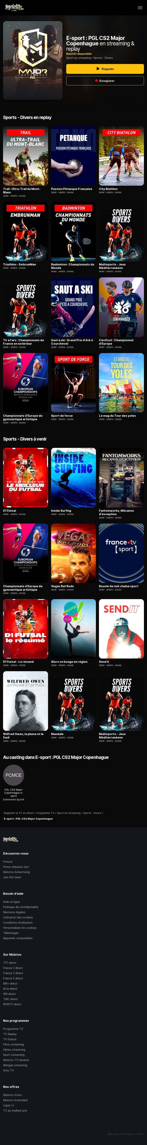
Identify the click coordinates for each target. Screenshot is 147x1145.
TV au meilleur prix (15, 1110)
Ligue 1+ (8, 1105)
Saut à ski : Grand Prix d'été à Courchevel (72, 341)
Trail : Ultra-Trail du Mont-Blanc (21, 190)
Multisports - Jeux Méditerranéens (112, 266)
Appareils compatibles (18, 938)
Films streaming (13, 1044)
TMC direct (10, 999)
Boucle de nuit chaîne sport (118, 586)
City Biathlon (108, 189)
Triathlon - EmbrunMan (19, 264)
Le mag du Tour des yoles (117, 415)
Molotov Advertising (16, 872)
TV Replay (10, 1034)
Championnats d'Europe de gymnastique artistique (22, 417)
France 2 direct (13, 968)
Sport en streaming (78, 57)
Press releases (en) (16, 867)
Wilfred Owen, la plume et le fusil (23, 735)
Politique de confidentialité (20, 907)
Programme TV (13, 1029)
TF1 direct (9, 963)
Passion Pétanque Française (71, 189)
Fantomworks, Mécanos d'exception (116, 512)
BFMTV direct (12, 1004)
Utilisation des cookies (18, 917)
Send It (104, 662)
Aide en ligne (11, 902)
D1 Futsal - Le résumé (18, 662)
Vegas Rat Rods (62, 586)
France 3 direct (13, 973)
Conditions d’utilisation (18, 922)
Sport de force (62, 415)
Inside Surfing (61, 510)
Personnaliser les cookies (20, 928)
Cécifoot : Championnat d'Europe (116, 341)
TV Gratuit (10, 1039)
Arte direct (10, 988)
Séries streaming (14, 1049)
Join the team (12, 877)
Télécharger (11, 933)
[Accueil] (14, 8)
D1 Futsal (9, 510)
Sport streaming (13, 1055)
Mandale (57, 734)
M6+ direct (10, 983)
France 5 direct (13, 978)
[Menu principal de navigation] (140, 7)
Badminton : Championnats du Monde (72, 266)
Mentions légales (14, 912)
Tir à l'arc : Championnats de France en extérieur (23, 341)
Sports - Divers (103, 57)
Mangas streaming (15, 1065)
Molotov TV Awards (16, 1060)
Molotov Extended (15, 1100)
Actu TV (8, 1070)
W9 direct (9, 994)
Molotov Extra (12, 1095)
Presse (7, 861)
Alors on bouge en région (69, 662)
